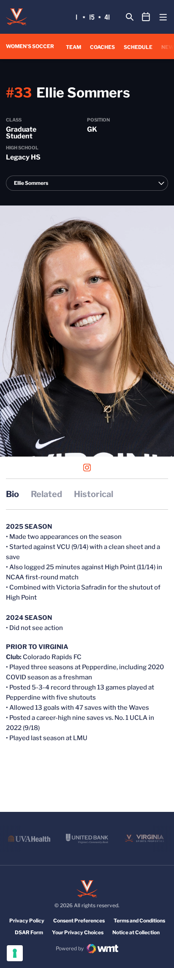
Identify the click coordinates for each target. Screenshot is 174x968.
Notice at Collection (136, 932)
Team (73, 47)
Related (46, 494)
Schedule (138, 47)
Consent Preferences (79, 920)
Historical (93, 494)
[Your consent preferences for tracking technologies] (15, 953)
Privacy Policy (26, 920)
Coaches (102, 47)
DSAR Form (29, 932)
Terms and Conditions (139, 920)
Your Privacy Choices (77, 932)
